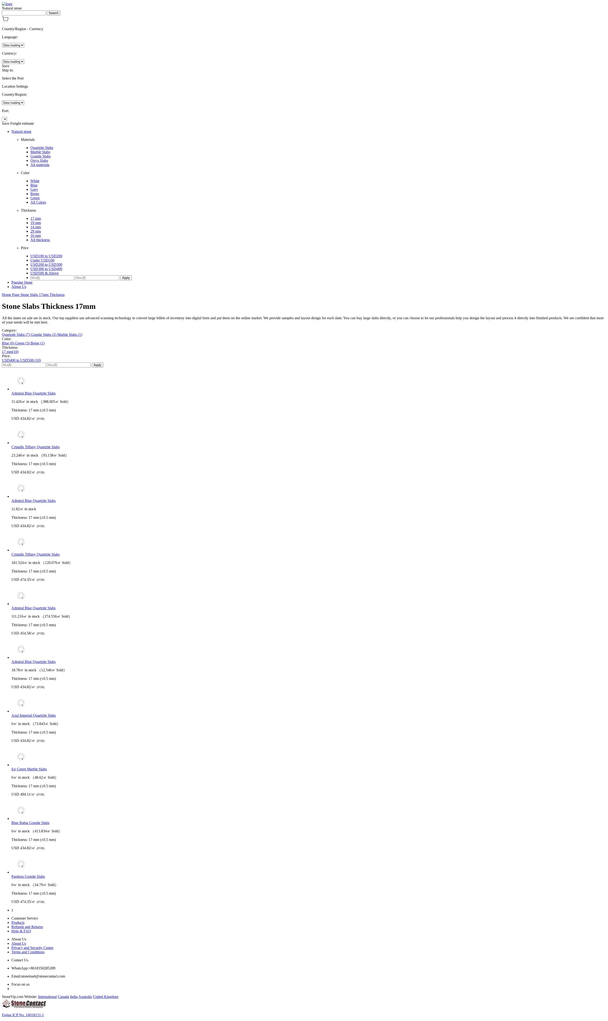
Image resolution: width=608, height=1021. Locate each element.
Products (17, 923)
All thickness (40, 240)
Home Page (11, 295)
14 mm (35, 227)
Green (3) (23, 343)
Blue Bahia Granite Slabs (30, 823)
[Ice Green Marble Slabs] (308, 757)
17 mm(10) (10, 352)
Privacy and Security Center (32, 948)
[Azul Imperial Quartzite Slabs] (308, 703)
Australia (85, 997)
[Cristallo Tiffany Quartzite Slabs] (308, 435)
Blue (34, 185)
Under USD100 (42, 260)
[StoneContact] (24, 1007)
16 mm (35, 236)
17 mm (35, 218)
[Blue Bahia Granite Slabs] (308, 811)
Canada (63, 997)
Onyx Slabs (39, 160)
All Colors (38, 202)
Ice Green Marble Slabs (29, 769)
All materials (39, 165)
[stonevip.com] (7, 4)
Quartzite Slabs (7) (16, 335)
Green (35, 198)
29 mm (35, 231)
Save (5, 66)
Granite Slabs (40, 156)
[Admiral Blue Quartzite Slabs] (308, 381)
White (34, 181)
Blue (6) (8, 343)
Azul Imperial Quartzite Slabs (33, 715)
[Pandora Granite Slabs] (308, 864)
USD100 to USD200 (46, 256)
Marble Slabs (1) (69, 335)
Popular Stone (22, 282)
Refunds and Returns (27, 927)
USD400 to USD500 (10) (21, 360)
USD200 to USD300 (46, 264)
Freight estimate (22, 123)
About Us (18, 287)
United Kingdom (105, 997)
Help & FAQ (21, 931)
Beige (34, 194)
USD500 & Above (44, 273)
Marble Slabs (40, 152)
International (47, 997)
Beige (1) (38, 343)
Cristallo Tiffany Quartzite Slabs (35, 447)
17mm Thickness (52, 295)
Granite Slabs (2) (44, 335)
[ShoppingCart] (5, 21)
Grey (34, 189)
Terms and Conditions (27, 952)
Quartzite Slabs (41, 148)
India (74, 997)
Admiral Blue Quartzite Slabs (33, 393)
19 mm (35, 223)
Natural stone (21, 131)
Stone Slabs (29, 295)
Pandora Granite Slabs (28, 876)
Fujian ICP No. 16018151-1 (23, 1015)
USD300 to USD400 (46, 269)
